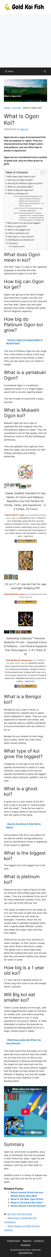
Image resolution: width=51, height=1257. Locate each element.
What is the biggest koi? (19, 230)
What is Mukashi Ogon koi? (20, 190)
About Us (27, 1240)
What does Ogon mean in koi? (21, 176)
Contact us (39, 1240)
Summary (13, 243)
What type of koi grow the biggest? (24, 223)
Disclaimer (25, 1245)
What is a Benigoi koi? (17, 193)
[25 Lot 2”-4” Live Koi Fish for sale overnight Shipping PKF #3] (15, 579)
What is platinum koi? (18, 233)
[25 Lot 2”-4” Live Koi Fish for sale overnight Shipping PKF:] (25, 560)
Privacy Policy (13, 1240)
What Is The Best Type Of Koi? (27, 1199)
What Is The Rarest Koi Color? (27, 1202)
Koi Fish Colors (24, 1214)
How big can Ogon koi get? (20, 180)
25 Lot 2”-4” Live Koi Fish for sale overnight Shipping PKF (31, 209)
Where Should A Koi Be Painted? (28, 1206)
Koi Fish (17, 107)
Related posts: (19, 246)
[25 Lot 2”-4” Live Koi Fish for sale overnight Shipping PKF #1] (6, 579)
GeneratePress (26, 1253)
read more (28, 536)
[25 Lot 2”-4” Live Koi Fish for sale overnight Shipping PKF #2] (10, 579)
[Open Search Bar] (44, 71)
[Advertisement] (25, 40)
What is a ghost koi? (17, 226)
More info (15, 518)
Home (7, 107)
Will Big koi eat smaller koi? (21, 240)
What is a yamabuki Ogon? (20, 186)
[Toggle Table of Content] (41, 172)
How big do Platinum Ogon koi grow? (25, 183)
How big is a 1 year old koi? (21, 236)
